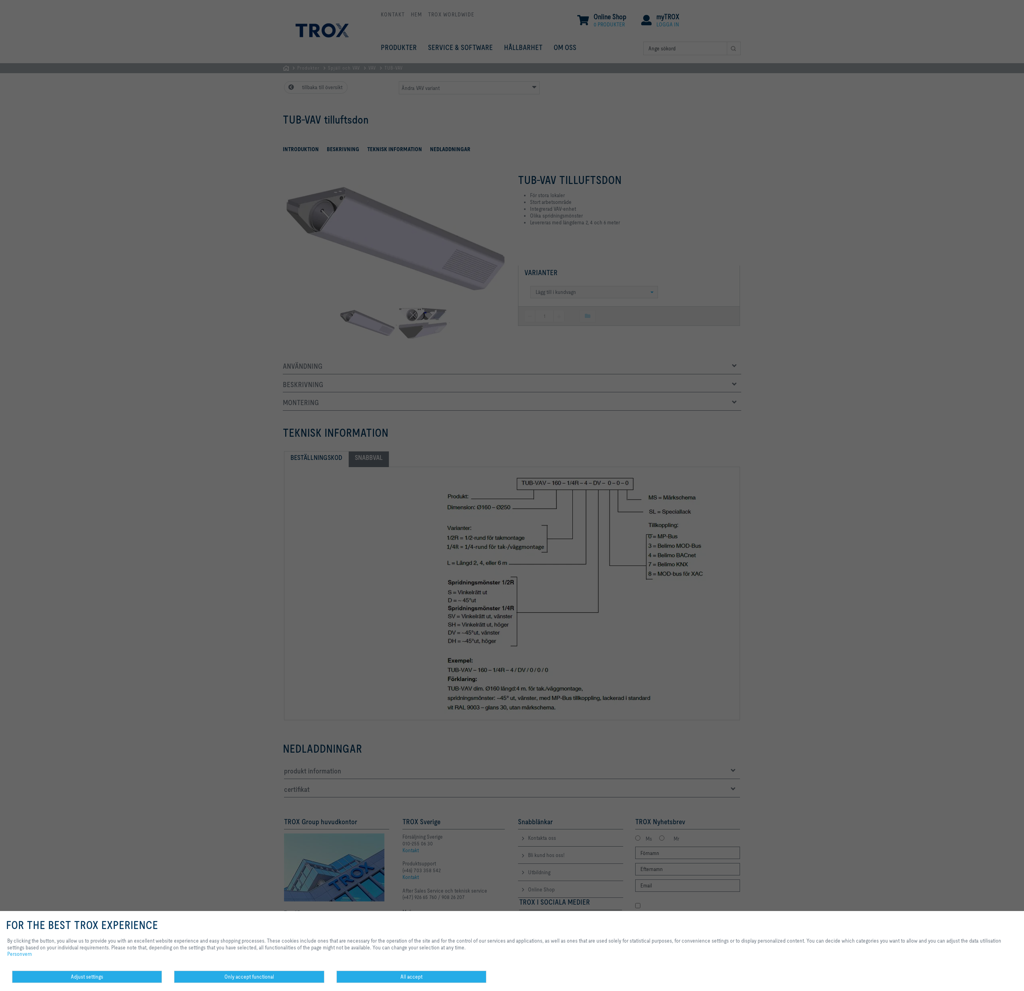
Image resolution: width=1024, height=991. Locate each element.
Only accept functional (249, 976)
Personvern (19, 954)
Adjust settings (87, 976)
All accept (411, 976)
